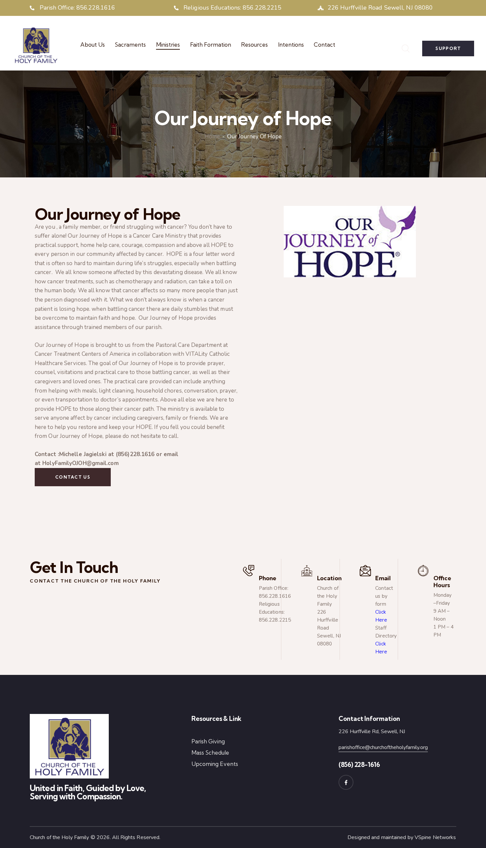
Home (212, 137)
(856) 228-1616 (359, 765)
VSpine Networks (435, 837)
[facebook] (346, 782)
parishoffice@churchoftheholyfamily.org (383, 747)
